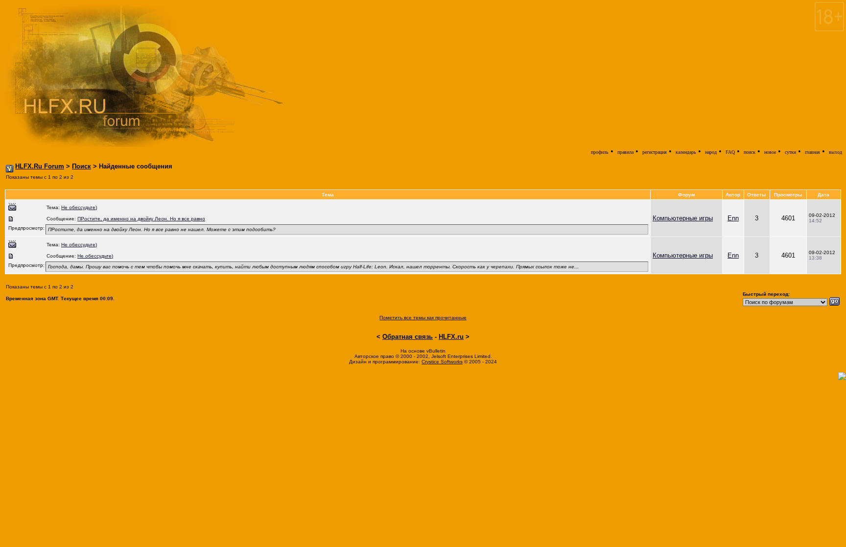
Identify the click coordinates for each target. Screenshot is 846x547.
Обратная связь (407, 336)
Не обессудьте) (79, 207)
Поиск (81, 166)
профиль (600, 152)
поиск (749, 152)
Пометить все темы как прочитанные (423, 317)
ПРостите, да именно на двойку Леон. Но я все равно (141, 218)
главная (812, 152)
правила (625, 152)
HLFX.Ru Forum (39, 166)
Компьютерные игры (683, 218)
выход (835, 152)
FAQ (730, 152)
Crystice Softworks (442, 361)
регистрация (654, 152)
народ (711, 152)
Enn (733, 218)
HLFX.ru (451, 336)
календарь (686, 152)
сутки (790, 152)
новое (770, 152)
